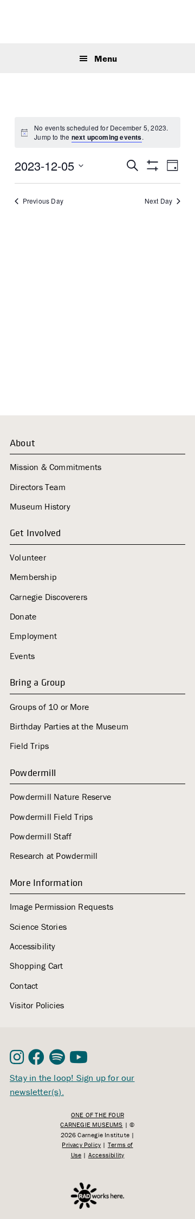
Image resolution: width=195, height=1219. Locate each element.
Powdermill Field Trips (51, 816)
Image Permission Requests (61, 906)
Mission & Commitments (55, 466)
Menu (105, 58)
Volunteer (28, 557)
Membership (33, 576)
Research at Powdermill (54, 855)
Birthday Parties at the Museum (69, 726)
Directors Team (38, 486)
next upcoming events (107, 137)
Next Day (159, 201)
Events (22, 655)
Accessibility (33, 946)
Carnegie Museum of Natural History (98, 23)
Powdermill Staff (41, 836)
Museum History (40, 506)
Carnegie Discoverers (48, 596)
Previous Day (43, 201)
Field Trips (29, 745)
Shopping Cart (36, 965)
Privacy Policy (81, 1144)
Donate (23, 616)
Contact (24, 985)
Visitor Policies (37, 1005)
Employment (33, 635)
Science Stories (38, 926)
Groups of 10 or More (49, 706)
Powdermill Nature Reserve (60, 796)
